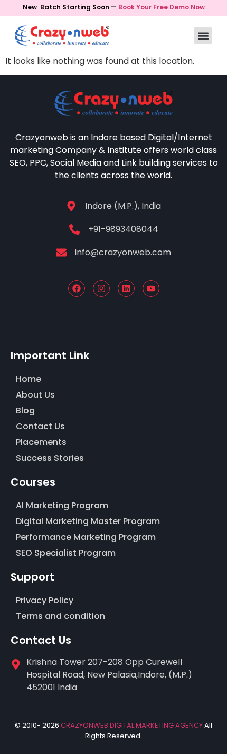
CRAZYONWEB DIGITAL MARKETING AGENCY (132, 725)
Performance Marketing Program (86, 537)
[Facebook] (76, 288)
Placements (41, 442)
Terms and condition (60, 616)
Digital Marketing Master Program (88, 521)
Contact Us (40, 426)
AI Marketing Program (62, 505)
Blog (25, 410)
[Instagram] (101, 288)
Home (28, 379)
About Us (35, 395)
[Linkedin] (126, 288)
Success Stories (50, 458)
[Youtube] (151, 288)
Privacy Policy (44, 600)
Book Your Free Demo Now (161, 7)
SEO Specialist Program (66, 553)
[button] (203, 35)
